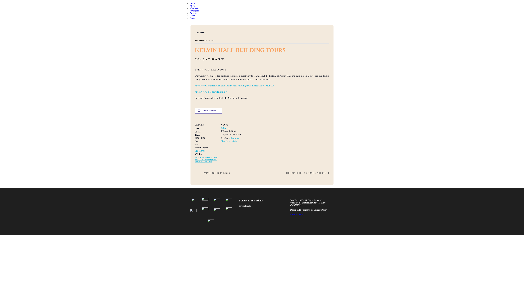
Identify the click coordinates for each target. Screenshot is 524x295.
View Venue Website (229, 141)
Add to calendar (209, 111)
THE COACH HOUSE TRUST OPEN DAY (306, 173)
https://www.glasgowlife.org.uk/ (211, 91)
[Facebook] (242, 215)
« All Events (200, 32)
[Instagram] (250, 215)
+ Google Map (234, 138)
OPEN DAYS (200, 151)
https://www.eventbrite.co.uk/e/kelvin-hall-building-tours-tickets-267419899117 (234, 85)
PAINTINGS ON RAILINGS (216, 173)
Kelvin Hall (225, 128)
